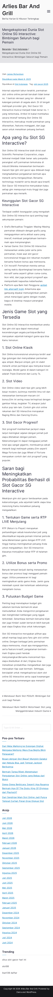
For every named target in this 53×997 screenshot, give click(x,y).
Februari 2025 (9, 902)
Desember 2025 (10, 853)
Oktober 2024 (9, 922)
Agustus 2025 (9, 873)
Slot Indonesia (21, 84)
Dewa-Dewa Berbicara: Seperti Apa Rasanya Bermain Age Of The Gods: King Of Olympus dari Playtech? (25, 788)
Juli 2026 (7, 818)
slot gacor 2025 (41, 84)
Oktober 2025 (9, 863)
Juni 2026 (7, 823)
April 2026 (7, 833)
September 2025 (11, 868)
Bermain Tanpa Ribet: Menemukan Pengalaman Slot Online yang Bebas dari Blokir (23, 775)
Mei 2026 (7, 828)
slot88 (5, 966)
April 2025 (7, 892)
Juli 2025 (7, 878)
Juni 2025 (7, 882)
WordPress (31, 992)
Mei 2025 (7, 887)
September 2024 (11, 927)
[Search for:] (26, 727)
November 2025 (10, 858)
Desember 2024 (10, 912)
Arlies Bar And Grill (29, 989)
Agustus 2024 (9, 932)
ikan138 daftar (9, 972)
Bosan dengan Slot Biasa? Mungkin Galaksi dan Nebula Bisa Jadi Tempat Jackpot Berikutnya (24, 762)
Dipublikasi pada (16, 79)
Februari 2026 (9, 843)
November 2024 (10, 917)
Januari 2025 (9, 907)
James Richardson (15, 74)
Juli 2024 (7, 937)
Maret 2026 (8, 838)
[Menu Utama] (48, 11)
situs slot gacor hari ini (14, 959)
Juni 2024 (7, 942)
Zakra (19, 992)
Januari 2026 (9, 848)
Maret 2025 (8, 897)
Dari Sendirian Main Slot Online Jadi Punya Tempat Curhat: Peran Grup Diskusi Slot (24, 799)
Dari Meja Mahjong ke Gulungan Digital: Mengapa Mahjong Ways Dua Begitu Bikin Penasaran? (24, 750)
